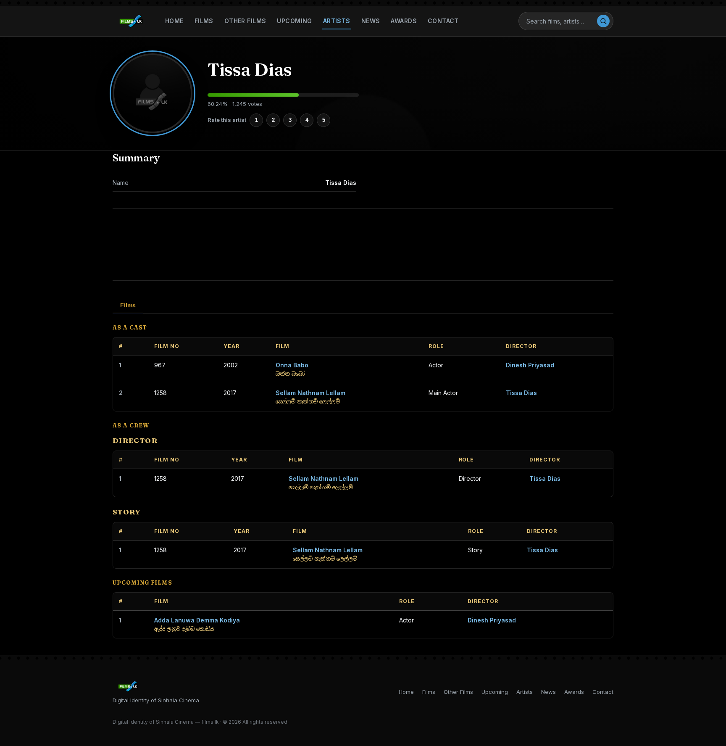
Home (174, 20)
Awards (404, 20)
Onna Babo (292, 365)
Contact (443, 20)
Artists (336, 20)
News (370, 20)
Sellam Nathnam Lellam (310, 392)
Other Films (245, 20)
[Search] (603, 21)
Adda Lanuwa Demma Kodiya (197, 620)
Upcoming (294, 20)
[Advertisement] (363, 245)
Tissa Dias (521, 392)
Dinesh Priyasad (530, 365)
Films (204, 20)
